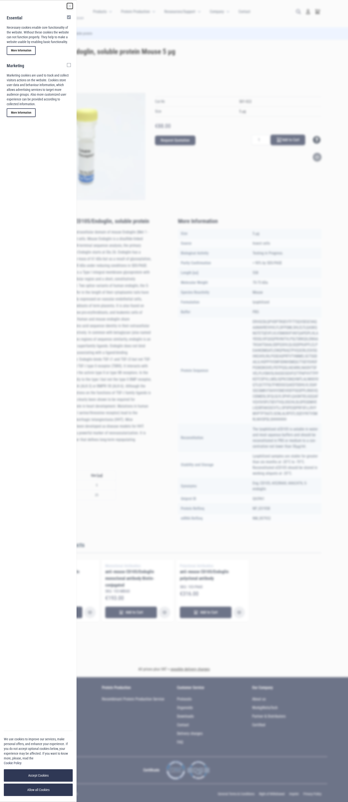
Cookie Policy (13, 763)
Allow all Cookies (38, 790)
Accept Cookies (38, 775)
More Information (21, 50)
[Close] (70, 6)
